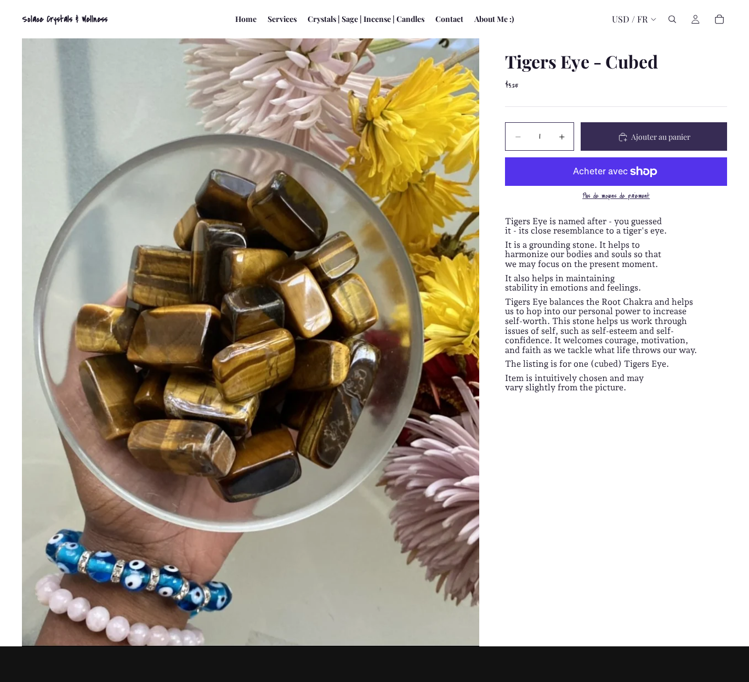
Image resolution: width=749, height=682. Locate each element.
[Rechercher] (672, 19)
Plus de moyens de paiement (616, 196)
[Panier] (719, 19)
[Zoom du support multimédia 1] (250, 342)
